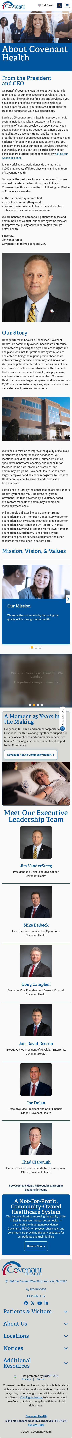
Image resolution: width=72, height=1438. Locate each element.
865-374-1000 (38, 1289)
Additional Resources (17, 1363)
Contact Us (38, 1296)
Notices (13, 1348)
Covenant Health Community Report (29, 755)
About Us (15, 1323)
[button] (32, 647)
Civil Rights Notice (31, 1397)
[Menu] (67, 5)
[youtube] (39, 1303)
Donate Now (34, 1246)
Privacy (26, 1379)
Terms (41, 1379)
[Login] (59, 5)
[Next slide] (68, 599)
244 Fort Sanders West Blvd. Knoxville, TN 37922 (38, 1281)
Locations (16, 1336)
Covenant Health (36, 1416)
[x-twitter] (33, 1303)
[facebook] (26, 1303)
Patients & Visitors (27, 1311)
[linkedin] (46, 1303)
